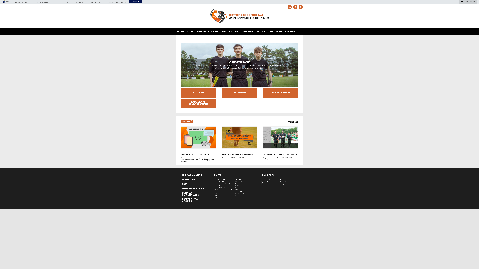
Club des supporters (44, 2)
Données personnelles (190, 194)
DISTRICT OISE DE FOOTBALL (246, 15)
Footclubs (188, 180)
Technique (248, 31)
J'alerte (135, 2)
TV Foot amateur (240, 184)
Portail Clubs (96, 2)
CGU (184, 184)
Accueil (180, 31)
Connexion (469, 2)
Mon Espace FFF (220, 180)
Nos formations (240, 196)
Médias (279, 31)
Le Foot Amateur (192, 175)
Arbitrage (260, 31)
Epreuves (201, 31)
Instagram (283, 184)
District (191, 31)
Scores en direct (240, 188)
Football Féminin (220, 188)
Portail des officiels (117, 2)
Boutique (80, 2)
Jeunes (237, 31)
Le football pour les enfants (224, 184)
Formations (226, 31)
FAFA (216, 198)
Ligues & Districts (21, 2)
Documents (289, 31)
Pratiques (213, 31)
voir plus (293, 122)
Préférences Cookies (190, 200)
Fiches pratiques (240, 182)
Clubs (270, 31)
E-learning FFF (219, 182)
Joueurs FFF (238, 192)
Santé (237, 186)
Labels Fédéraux (240, 180)
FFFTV (236, 190)
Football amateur (220, 186)
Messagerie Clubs (266, 180)
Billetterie (64, 2)
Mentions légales (193, 189)
